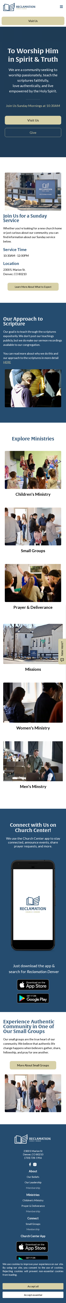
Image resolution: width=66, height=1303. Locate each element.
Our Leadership (33, 1182)
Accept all (33, 1286)
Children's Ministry (33, 1200)
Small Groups (33, 1223)
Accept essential (33, 1294)
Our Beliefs (33, 1176)
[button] (61, 6)
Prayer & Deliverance (33, 1205)
